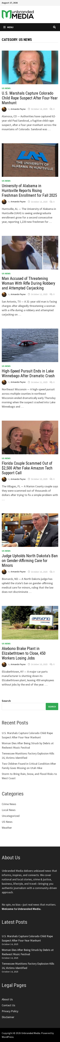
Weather (7, 827)
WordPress (8, 1036)
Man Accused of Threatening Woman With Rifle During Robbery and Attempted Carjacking (28, 283)
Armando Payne (18, 109)
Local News (9, 810)
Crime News (9, 804)
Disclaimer (8, 1017)
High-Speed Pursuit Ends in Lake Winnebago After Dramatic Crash (28, 373)
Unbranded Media (30, 1033)
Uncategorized (11, 816)
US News (6, 88)
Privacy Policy (10, 1011)
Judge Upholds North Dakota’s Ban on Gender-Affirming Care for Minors (30, 561)
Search (6, 701)
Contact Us (8, 1005)
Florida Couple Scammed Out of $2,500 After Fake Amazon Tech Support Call (27, 468)
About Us (7, 999)
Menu (10, 27)
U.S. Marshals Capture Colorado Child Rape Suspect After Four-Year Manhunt (30, 98)
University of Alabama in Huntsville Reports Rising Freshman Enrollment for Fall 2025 (29, 191)
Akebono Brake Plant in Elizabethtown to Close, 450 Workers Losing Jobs (24, 653)
